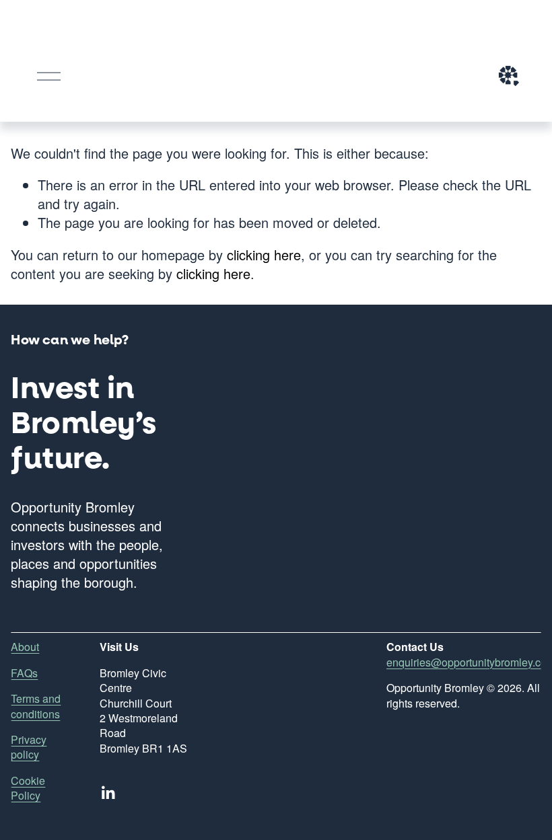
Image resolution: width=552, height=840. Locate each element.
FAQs (24, 673)
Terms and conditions (36, 706)
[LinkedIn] (108, 793)
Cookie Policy (28, 788)
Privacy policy (28, 747)
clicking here (264, 254)
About (25, 647)
